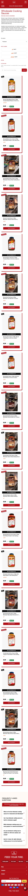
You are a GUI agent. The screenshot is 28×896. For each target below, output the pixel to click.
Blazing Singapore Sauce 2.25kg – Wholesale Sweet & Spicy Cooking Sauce (10, 496)
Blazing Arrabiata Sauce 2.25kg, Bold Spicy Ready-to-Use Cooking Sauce (11, 574)
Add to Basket (11, 109)
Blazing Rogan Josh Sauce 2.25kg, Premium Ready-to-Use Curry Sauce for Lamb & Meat (11, 259)
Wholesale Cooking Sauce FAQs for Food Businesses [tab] (14, 805)
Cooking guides (5, 861)
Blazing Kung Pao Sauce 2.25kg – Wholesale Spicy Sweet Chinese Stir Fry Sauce (11, 615)
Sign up (24, 881)
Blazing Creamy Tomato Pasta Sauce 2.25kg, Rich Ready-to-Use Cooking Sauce (10, 773)
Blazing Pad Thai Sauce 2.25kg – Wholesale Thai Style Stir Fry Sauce (10, 298)
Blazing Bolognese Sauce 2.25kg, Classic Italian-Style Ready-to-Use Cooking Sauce (10, 694)
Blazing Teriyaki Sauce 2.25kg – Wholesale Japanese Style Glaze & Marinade (10, 219)
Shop (14, 867)
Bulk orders (21, 861)
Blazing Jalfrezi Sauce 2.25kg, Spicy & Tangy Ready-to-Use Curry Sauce (11, 337)
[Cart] (25, 2)
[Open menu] (2, 2)
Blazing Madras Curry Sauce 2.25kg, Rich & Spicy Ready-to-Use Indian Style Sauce (11, 140)
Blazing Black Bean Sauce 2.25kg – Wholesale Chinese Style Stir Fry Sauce (11, 416)
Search (24, 70)
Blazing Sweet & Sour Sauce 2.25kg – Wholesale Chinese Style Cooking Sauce (11, 179)
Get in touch (13, 861)
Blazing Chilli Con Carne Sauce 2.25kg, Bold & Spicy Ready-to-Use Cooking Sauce (11, 536)
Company (14, 870)
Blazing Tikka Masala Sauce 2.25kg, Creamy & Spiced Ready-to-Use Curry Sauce (10, 101)
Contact (14, 874)
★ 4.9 (3, 6)
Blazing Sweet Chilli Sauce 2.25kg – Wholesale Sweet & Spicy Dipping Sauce (11, 456)
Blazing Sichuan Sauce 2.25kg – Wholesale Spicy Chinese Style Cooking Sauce (11, 733)
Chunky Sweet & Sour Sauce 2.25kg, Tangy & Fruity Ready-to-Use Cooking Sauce (11, 654)
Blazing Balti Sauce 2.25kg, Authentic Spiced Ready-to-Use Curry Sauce (11, 377)
